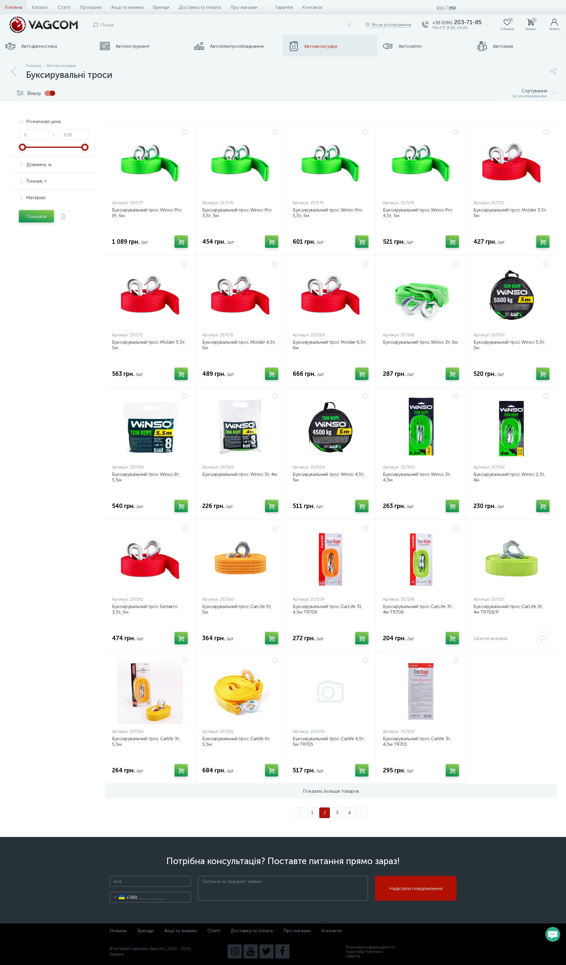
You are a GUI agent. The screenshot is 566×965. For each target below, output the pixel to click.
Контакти (312, 7)
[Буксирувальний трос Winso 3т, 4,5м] (421, 427)
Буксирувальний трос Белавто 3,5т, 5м (145, 609)
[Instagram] (235, 951)
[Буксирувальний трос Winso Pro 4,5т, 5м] (421, 163)
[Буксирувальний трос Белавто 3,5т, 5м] (150, 559)
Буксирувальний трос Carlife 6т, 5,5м (236, 741)
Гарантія (284, 7)
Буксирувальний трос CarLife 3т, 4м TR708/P (508, 609)
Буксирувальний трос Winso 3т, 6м (420, 342)
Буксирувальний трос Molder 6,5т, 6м (329, 344)
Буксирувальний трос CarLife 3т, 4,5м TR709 (327, 609)
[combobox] (123, 897)
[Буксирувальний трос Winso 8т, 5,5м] (150, 427)
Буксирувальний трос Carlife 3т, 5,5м (146, 741)
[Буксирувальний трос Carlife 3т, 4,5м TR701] (421, 691)
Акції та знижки (127, 7)
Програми (91, 7)
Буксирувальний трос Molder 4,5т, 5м (239, 344)
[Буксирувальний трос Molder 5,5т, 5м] (150, 295)
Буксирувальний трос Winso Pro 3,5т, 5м (237, 212)
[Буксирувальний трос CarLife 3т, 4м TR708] (421, 559)
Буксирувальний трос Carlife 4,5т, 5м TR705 (329, 741)
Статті (64, 7)
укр (452, 7)
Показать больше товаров (331, 791)
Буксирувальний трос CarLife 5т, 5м (237, 609)
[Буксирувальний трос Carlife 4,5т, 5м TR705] (330, 691)
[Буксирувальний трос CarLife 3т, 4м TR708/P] (511, 559)
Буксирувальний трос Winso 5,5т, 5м (509, 344)
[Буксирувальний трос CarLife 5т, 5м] (240, 559)
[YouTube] (250, 951)
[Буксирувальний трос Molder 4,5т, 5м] (240, 295)
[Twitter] (266, 951)
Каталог (40, 7)
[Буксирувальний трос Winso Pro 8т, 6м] (150, 163)
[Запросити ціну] (542, 638)
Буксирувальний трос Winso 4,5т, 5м (328, 477)
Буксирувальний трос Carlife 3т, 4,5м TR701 (417, 741)
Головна (13, 7)
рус (441, 7)
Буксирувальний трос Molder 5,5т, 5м (148, 344)
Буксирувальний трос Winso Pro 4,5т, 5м (418, 212)
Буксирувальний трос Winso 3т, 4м (239, 474)
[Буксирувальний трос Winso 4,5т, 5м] (330, 427)
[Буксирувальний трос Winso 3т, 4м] (240, 427)
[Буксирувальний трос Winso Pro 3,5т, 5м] (240, 163)
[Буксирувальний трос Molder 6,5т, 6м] (330, 295)
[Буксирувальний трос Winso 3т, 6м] (421, 295)
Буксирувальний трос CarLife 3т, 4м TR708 (418, 609)
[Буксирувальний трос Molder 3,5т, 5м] (511, 163)
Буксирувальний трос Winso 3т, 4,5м (417, 477)
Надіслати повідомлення (415, 888)
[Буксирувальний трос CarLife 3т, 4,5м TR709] (330, 559)
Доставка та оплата (200, 7)
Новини (118, 930)
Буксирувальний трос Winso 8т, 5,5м (146, 477)
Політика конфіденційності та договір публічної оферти (370, 951)
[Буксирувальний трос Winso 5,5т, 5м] (511, 295)
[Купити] (181, 241)
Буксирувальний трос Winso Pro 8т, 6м (147, 212)
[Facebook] (282, 951)
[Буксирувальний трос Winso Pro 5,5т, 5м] (330, 163)
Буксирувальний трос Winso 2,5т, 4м (509, 477)
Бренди (161, 7)
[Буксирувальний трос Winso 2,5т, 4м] (511, 427)
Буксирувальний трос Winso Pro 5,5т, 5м (327, 212)
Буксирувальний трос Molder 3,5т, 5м (510, 212)
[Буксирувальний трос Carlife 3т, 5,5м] (150, 691)
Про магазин (244, 7)
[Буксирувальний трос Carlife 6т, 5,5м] (240, 691)
